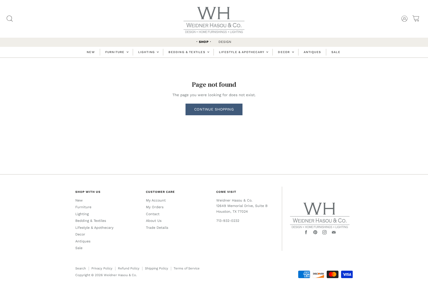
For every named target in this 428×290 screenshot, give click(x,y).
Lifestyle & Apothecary (242, 52)
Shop (204, 42)
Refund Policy (128, 268)
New (91, 52)
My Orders (154, 207)
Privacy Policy (101, 268)
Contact (153, 214)
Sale (335, 52)
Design (225, 42)
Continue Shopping (214, 109)
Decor (284, 52)
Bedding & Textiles (187, 52)
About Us (153, 221)
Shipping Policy (156, 268)
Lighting (147, 52)
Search (80, 268)
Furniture (115, 52)
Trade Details (157, 228)
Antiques (312, 52)
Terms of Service (187, 268)
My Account (156, 200)
